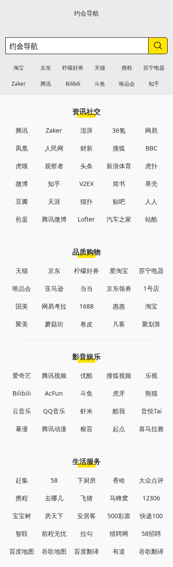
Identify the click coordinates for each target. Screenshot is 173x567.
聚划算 (151, 324)
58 (54, 480)
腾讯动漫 (54, 428)
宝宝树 (21, 515)
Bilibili (73, 83)
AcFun (54, 393)
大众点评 (151, 480)
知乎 (154, 83)
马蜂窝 (119, 498)
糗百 (86, 428)
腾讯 (45, 83)
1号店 (151, 288)
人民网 (54, 148)
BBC (151, 148)
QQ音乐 (54, 411)
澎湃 (86, 130)
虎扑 (151, 166)
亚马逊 (54, 288)
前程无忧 (54, 533)
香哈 (119, 480)
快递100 (151, 515)
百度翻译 (86, 551)
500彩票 (118, 515)
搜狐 (119, 148)
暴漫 (22, 428)
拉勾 (86, 533)
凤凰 (22, 148)
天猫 (99, 67)
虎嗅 (22, 166)
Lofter (86, 219)
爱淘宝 (119, 270)
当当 (86, 288)
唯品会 (127, 83)
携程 (127, 67)
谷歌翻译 (151, 551)
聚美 (22, 324)
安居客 (86, 515)
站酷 (151, 219)
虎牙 (119, 393)
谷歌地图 (54, 551)
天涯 (54, 201)
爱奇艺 (21, 375)
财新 (86, 148)
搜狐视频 (118, 375)
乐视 (151, 375)
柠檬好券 (72, 67)
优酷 (86, 375)
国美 (22, 306)
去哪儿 (54, 498)
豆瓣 (22, 201)
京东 (45, 67)
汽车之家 (118, 219)
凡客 (119, 324)
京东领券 (118, 288)
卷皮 (86, 324)
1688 (86, 306)
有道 (119, 551)
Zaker (19, 83)
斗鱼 (99, 83)
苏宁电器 (154, 67)
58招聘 (151, 533)
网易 (151, 130)
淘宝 (18, 67)
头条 (86, 166)
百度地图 (21, 551)
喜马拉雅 (151, 428)
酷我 (119, 411)
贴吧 (119, 201)
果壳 (151, 183)
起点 (119, 428)
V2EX (86, 183)
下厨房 (86, 480)
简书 (119, 183)
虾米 (86, 411)
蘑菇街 (54, 324)
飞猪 (86, 498)
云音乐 (21, 411)
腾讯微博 (54, 219)
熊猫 (151, 393)
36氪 (119, 130)
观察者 (54, 166)
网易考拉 (54, 306)
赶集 (22, 480)
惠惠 (119, 306)
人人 (151, 201)
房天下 (54, 515)
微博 (22, 183)
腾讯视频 (54, 375)
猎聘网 (119, 533)
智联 (22, 533)
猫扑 (86, 201)
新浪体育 (118, 166)
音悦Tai (151, 411)
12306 (151, 498)
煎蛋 (22, 219)
